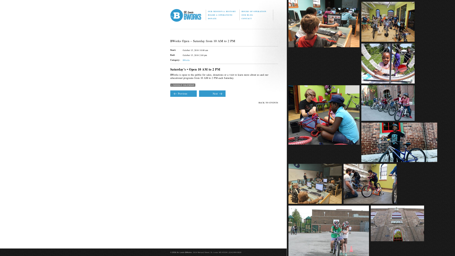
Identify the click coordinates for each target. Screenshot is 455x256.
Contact (247, 18)
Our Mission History (222, 11)
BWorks (186, 60)
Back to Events (268, 102)
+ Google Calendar (182, 85)
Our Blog (247, 15)
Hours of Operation (254, 11)
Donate (212, 18)
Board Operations (220, 15)
